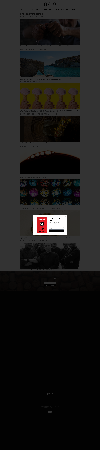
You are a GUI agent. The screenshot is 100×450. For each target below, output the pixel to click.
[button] (65, 216)
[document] (50, 225)
